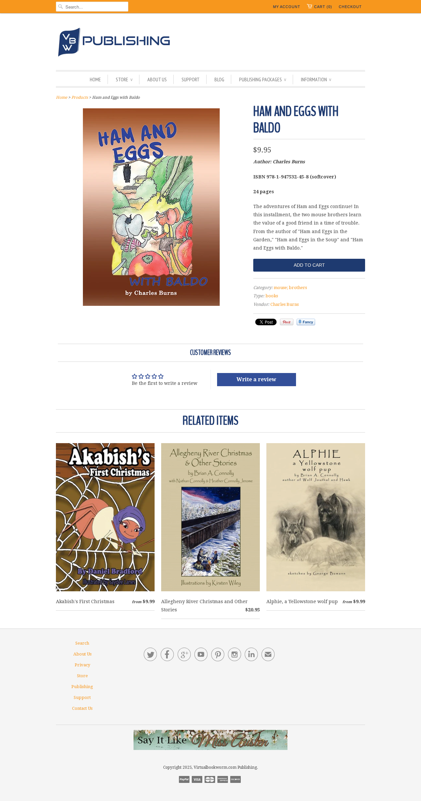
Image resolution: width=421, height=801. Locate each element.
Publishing (82, 686)
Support (191, 79)
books (271, 295)
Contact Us (82, 708)
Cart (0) (323, 7)
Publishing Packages (262, 79)
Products (79, 97)
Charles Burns (284, 304)
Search (82, 643)
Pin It (286, 322)
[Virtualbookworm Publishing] (210, 43)
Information (316, 79)
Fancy (306, 322)
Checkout (350, 7)
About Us (157, 79)
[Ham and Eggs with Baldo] (151, 304)
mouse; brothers (290, 287)
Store (124, 79)
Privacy (82, 664)
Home (95, 79)
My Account (286, 7)
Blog (219, 79)
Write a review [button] (256, 379)
